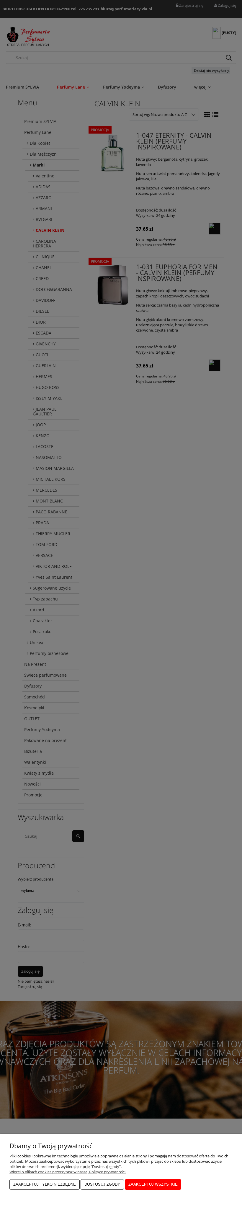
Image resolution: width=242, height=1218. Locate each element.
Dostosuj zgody (102, 1184)
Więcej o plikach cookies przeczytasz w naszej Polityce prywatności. (67, 1171)
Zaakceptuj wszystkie (153, 1184)
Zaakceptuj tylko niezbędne (44, 1184)
